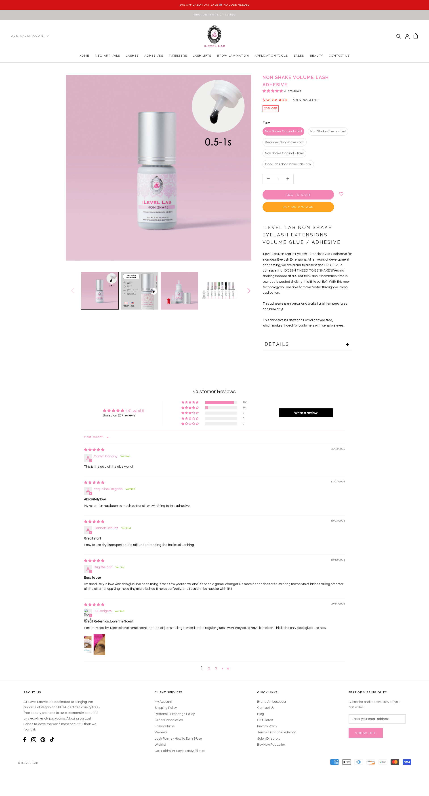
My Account (163, 701)
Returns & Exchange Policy (175, 714)
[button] (273, 91)
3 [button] (216, 668)
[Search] (398, 36)
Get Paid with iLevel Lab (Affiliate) (179, 751)
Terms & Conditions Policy (276, 732)
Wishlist (160, 744)
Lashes (132, 55)
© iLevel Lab (28, 762)
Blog (260, 714)
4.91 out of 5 (135, 410)
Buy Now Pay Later (271, 744)
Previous (72, 290)
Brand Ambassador (271, 701)
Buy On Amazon (298, 206)
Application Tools (271, 55)
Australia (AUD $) (28, 35)
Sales (299, 55)
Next (248, 290)
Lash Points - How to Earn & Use (178, 738)
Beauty (316, 55)
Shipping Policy (166, 707)
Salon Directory (268, 738)
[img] (94, 450)
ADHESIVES (153, 55)
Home (84, 55)
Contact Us (339, 55)
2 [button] (209, 668)
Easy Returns (165, 726)
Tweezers (178, 55)
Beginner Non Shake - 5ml (284, 142)
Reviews (161, 732)
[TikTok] (52, 740)
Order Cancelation (169, 720)
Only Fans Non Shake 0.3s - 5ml (288, 164)
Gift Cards (265, 720)
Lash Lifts (202, 55)
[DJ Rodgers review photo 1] (94, 644)
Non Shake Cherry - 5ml (328, 131)
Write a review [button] (306, 413)
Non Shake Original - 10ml (284, 153)
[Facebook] (24, 740)
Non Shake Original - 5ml (283, 131)
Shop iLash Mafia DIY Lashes (214, 14)
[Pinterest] (42, 740)
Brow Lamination (233, 55)
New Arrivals (107, 55)
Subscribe (365, 733)
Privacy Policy (267, 726)
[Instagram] (33, 740)
